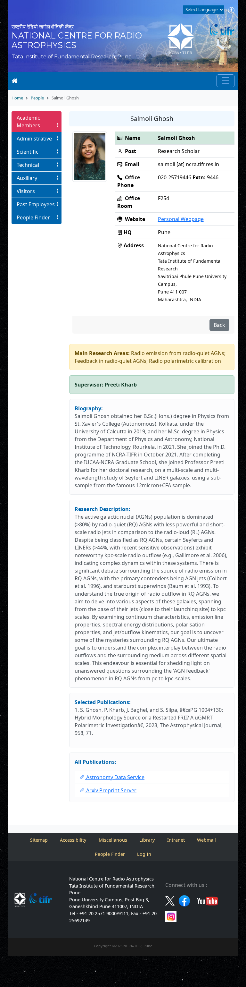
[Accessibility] (231, 10)
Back (219, 324)
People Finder (33, 217)
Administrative (34, 138)
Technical (28, 164)
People (37, 98)
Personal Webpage (181, 219)
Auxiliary (27, 178)
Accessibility (73, 840)
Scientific (27, 151)
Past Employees (36, 204)
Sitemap (39, 840)
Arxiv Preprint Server (110, 790)
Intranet (176, 840)
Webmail (206, 840)
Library (147, 840)
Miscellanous (113, 840)
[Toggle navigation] (225, 80)
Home (17, 98)
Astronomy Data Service (114, 777)
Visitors (26, 191)
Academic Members (28, 121)
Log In (144, 854)
